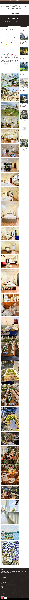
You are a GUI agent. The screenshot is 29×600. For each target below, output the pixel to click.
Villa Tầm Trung (16, 5)
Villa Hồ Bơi (2, 592)
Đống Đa (21, 119)
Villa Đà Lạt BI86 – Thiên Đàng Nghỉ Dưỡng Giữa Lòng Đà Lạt (23, 56)
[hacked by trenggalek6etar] (14, 2)
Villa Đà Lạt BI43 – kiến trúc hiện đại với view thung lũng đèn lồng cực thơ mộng (24, 104)
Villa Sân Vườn (3, 593)
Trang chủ (11, 5)
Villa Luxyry (2, 586)
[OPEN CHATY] (2, 598)
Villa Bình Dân (2, 584)
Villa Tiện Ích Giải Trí (3, 596)
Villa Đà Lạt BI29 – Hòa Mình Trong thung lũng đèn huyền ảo (24, 41)
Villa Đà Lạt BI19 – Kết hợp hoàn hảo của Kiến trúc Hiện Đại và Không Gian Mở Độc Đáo (24, 72)
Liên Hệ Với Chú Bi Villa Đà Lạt (5, 577)
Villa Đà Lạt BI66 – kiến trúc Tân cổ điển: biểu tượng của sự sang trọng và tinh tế (24, 88)
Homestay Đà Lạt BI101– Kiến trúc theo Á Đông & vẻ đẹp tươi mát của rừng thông (24, 149)
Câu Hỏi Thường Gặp (3, 580)
